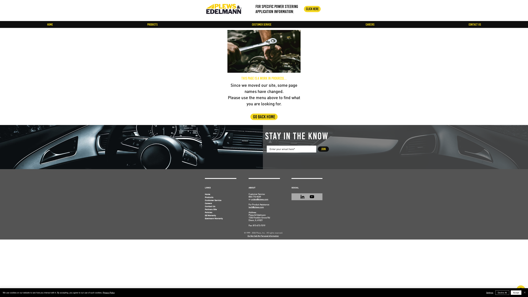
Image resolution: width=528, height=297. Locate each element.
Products (209, 197)
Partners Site (211, 209)
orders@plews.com (259, 199)
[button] (152, 24)
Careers (208, 203)
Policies (208, 212)
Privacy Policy (109, 292)
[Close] (524, 292)
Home (207, 194)
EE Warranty (210, 215)
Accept (516, 292)
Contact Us (210, 206)
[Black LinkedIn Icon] (302, 196)
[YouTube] (312, 196)
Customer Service (213, 200)
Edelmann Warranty (214, 218)
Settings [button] (489, 292)
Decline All (502, 292)
